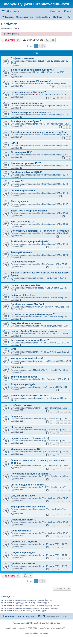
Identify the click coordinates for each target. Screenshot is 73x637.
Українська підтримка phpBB (52, 628)
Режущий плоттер (21, 252)
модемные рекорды (23, 552)
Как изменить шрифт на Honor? (30, 340)
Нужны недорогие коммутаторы (30, 395)
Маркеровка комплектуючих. (28, 506)
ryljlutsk (36, 326)
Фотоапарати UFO (21, 152)
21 (65, 547)
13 (58, 267)
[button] (44, 46)
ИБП (13, 349)
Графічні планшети (22, 58)
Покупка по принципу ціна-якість (31, 473)
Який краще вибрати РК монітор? (31, 81)
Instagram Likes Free (23, 295)
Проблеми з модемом (24, 541)
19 (69, 247)
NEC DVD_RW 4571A (22, 221)
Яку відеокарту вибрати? (26, 121)
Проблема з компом (23, 563)
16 (58, 247)
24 (65, 98)
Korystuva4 (38, 509)
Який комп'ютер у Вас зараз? (28, 92)
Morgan (36, 72)
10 (69, 87)
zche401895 (38, 61)
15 (65, 267)
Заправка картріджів (23, 384)
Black (36, 94)
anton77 (36, 343)
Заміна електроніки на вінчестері (31, 112)
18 (65, 247)
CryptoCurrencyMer (42, 307)
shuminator (38, 398)
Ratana (36, 387)
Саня (16, 28)
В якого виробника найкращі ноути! (32, 69)
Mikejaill (36, 370)
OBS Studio (17, 367)
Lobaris (36, 379)
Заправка (16, 416)
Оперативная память (23, 519)
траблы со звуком (22, 405)
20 (62, 547)
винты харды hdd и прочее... (28, 484)
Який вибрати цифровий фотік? (30, 241)
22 (58, 98)
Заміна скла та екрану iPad (27, 103)
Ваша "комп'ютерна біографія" (29, 210)
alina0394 (37, 124)
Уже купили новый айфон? (27, 358)
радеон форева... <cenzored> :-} (30, 438)
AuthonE (37, 317)
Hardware (9, 24)
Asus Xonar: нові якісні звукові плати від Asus (39, 132)
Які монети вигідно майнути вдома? (33, 314)
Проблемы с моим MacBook (28, 304)
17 (62, 247)
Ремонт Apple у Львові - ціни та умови (34, 331)
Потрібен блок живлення (26, 323)
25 (69, 98)
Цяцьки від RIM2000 (23, 495)
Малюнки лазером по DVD (26, 449)
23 (62, 98)
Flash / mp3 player (21, 427)
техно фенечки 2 (21, 530)
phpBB (26, 623)
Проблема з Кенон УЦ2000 (26, 172)
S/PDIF (15, 143)
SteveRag (37, 298)
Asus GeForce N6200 (23, 261)
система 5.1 (18, 181)
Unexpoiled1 (38, 288)
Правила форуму (11, 34)
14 (62, 267)
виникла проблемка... (24, 190)
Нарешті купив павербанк (26, 285)
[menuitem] (12, 11)
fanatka (36, 333)
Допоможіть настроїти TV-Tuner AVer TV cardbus (40, 230)
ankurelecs (38, 278)
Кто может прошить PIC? (26, 163)
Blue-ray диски (19, 201)
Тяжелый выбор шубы (24, 376)
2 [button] (40, 46)
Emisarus (37, 361)
